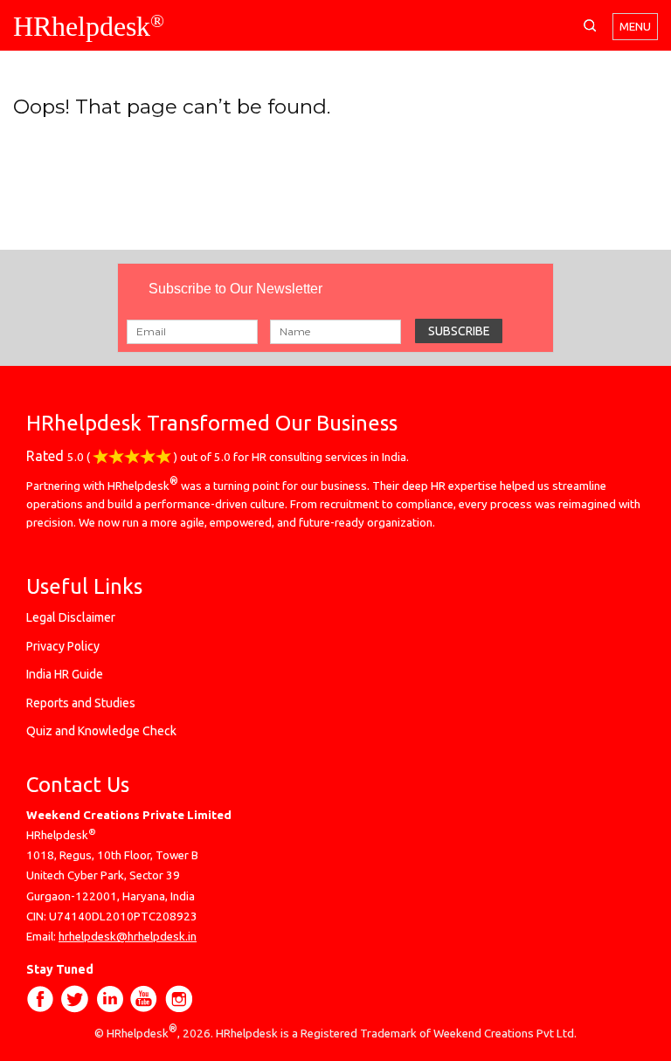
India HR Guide (64, 674)
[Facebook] (41, 1000)
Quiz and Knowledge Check (101, 731)
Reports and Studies (80, 703)
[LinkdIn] (112, 1000)
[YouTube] (145, 1000)
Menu (635, 26)
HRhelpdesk (88, 26)
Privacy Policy (63, 646)
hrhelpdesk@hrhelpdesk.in (128, 936)
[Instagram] (178, 1000)
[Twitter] (74, 1000)
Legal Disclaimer (70, 617)
